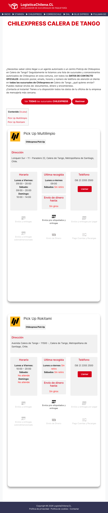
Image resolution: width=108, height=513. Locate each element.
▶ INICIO (6, 14)
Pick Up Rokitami (16, 122)
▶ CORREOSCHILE (52, 14)
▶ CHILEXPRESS (34, 14)
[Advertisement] (53, 47)
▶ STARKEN (18, 14)
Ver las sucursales (46, 101)
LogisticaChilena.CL (37, 5)
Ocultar (23, 112)
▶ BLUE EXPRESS (80, 14)
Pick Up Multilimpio (17, 118)
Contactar (74, 509)
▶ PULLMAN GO (98, 14)
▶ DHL (66, 14)
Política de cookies (59, 509)
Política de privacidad (39, 509)
